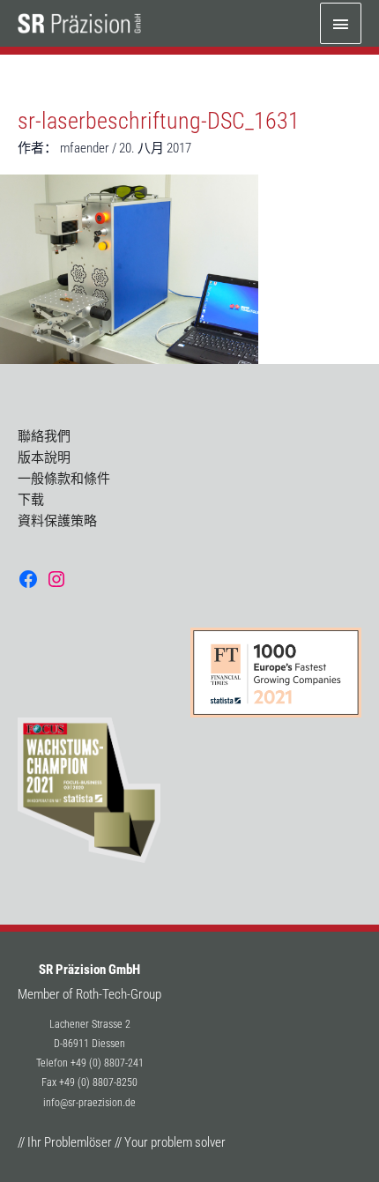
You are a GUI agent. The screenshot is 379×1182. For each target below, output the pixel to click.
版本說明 (44, 457)
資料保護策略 (57, 521)
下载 (31, 500)
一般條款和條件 (64, 479)
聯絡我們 (44, 436)
